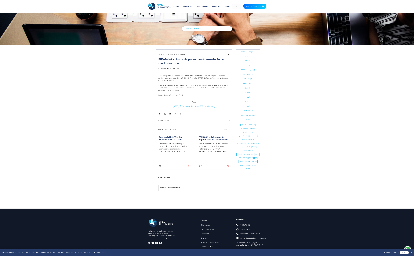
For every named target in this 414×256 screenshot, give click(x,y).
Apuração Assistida (248, 139)
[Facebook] (152, 243)
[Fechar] (411, 252)
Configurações (391, 253)
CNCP (255, 161)
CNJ (242, 165)
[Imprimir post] (181, 114)
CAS (240, 158)
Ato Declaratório (253, 143)
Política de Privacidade (97, 253)
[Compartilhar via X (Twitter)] (165, 114)
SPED (176, 106)
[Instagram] (156, 243)
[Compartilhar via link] (175, 114)
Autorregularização (244, 147)
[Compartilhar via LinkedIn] (170, 114)
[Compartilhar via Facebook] (159, 114)
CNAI (241, 161)
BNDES (255, 147)
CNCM (248, 161)
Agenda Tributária (244, 136)
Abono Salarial (248, 132)
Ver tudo (227, 129)
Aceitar (404, 253)
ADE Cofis (252, 125)
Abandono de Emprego (248, 128)
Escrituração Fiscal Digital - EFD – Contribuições (198, 106)
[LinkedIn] (149, 243)
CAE (257, 154)
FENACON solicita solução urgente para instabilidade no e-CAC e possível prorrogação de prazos (213, 138)
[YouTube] (160, 243)
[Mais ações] (228, 54)
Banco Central (248, 150)
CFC (251, 158)
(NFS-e (244, 125)
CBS (245, 158)
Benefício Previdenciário (245, 154)
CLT (257, 158)
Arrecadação (242, 143)
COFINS (248, 169)
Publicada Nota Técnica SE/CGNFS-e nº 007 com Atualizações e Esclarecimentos (170, 138)
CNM (247, 165)
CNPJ (254, 165)
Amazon (255, 136)
